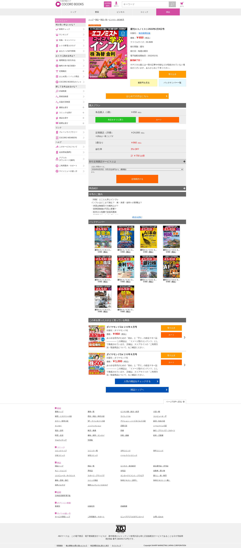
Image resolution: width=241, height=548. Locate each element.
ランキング (63, 35)
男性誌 (90, 471)
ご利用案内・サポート (68, 166)
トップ (73, 12)
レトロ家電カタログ (67, 46)
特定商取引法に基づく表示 (99, 545)
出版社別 (91, 506)
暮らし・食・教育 (160, 476)
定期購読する (137, 179)
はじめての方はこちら (137, 96)
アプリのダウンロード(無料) (67, 159)
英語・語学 (59, 430)
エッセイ (58, 426)
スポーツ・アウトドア (96, 476)
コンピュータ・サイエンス (65, 476)
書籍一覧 (91, 412)
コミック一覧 (93, 451)
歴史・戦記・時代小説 (96, 416)
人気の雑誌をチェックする (137, 381)
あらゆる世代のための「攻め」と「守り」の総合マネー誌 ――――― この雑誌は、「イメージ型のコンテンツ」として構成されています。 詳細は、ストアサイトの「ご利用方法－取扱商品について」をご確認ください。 (132, 343)
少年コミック (125, 451)
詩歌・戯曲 (124, 435)
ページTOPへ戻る (174, 402)
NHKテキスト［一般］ (161, 480)
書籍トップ (59, 412)
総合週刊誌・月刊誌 (160, 466)
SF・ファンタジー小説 (96, 421)
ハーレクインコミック (128, 455)
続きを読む (137, 217)
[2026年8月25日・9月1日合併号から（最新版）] (137, 169)
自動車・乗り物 (159, 471)
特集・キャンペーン (67, 40)
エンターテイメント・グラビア (132, 476)
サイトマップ (116, 545)
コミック (144, 12)
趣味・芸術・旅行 (61, 480)
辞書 (122, 430)
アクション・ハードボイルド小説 (133, 421)
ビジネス (121, 12)
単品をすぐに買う (115, 120)
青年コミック (158, 451)
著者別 (57, 506)
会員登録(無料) (65, 152)
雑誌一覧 (104, 20)
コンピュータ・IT (159, 416)
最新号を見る (144, 83)
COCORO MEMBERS (68, 138)
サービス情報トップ (62, 517)
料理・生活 (59, 435)
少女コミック (60, 455)
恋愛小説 (123, 426)
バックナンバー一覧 (172, 83)
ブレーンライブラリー (68, 132)
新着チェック (64, 29)
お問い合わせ (158, 517)
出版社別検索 (64, 102)
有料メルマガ (60, 485)
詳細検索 (62, 91)
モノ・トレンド (61, 471)
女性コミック (93, 455)
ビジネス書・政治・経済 (129, 412)
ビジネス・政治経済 (116, 20)
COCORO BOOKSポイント (70, 82)
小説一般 (156, 412)
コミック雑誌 (93, 480)
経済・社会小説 (159, 421)
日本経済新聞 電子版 (62, 496)
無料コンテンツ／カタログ (98, 485)
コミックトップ (61, 451)
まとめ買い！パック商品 (69, 76)
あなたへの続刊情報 (67, 51)
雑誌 (168, 12)
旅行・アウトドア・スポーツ (164, 430)
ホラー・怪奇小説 (61, 421)
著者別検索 (63, 96)
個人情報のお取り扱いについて (76, 545)
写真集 (90, 440)
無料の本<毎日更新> (67, 66)
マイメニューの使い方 (68, 171)
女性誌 (123, 471)
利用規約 (60, 545)
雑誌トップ (59, 466)
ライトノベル (125, 416)
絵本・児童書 (158, 435)
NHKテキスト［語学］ (129, 480)
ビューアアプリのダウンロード (132, 517)
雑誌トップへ (137, 389)
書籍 (97, 12)
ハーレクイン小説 (160, 426)
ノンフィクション (94, 426)
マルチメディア (61, 440)
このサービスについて (68, 147)
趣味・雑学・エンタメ (96, 435)
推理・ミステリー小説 (63, 416)
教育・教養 (92, 430)
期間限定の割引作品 (67, 60)
